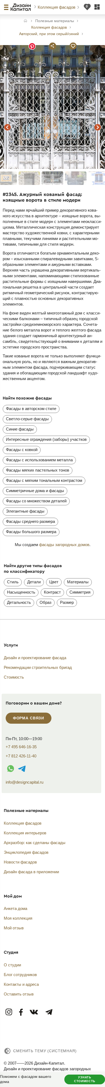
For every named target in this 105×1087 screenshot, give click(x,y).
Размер (67, 602)
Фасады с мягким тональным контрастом (44, 480)
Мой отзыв (14, 928)
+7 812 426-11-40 (21, 756)
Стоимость (14, 677)
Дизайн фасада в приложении (31, 871)
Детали (34, 582)
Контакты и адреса (21, 984)
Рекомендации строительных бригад (38, 667)
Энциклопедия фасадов (26, 852)
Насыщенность (21, 592)
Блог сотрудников (20, 974)
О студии (12, 965)
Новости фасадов (20, 862)
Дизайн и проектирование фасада (35, 657)
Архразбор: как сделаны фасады (34, 842)
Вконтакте (34, 1012)
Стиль (13, 582)
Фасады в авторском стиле (31, 408)
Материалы (78, 582)
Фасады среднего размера (30, 521)
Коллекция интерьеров (25, 833)
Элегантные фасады (25, 511)
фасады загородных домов (64, 544)
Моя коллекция (18, 918)
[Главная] (25, 21)
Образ (45, 602)
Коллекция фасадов (57, 7)
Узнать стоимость (84, 1079)
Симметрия (79, 592)
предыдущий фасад (7, 127)
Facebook (21, 1012)
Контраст (52, 592)
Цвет (53, 582)
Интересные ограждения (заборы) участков (46, 439)
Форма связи (28, 718)
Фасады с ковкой (21, 449)
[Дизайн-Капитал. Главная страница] (21, 7)
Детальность (19, 602)
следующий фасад (97, 127)
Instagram (9, 1012)
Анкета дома (15, 908)
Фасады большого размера (31, 531)
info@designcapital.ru (24, 782)
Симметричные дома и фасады (35, 490)
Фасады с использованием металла (39, 460)
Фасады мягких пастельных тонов (37, 470)
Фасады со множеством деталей (36, 501)
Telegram (48, 1012)
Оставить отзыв (19, 994)
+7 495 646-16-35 (21, 746)
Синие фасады (20, 429)
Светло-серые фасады (27, 418)
